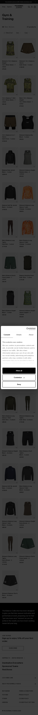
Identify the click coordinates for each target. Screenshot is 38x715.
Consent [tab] (7, 334)
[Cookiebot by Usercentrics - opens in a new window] (27, 329)
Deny (19, 384)
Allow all (19, 370)
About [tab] (31, 334)
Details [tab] (19, 334)
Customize (18, 377)
